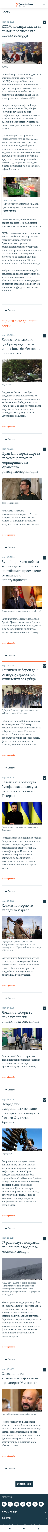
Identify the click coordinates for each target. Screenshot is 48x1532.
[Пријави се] (41, 1504)
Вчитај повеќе (24, 1484)
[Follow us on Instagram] (22, 1504)
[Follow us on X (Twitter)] (10, 1504)
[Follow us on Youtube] (16, 1504)
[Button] (10, 310)
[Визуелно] (24, 1528)
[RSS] (28, 1504)
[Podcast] (34, 1504)
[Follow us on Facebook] (4, 1504)
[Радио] (10, 1528)
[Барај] (38, 1528)
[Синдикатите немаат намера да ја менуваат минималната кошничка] (21, 187)
